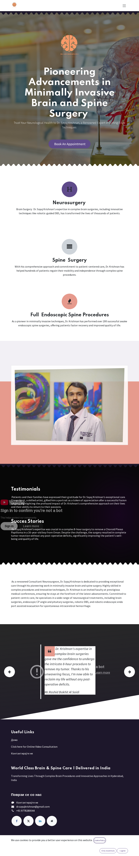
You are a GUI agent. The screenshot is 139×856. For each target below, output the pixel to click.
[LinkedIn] (40, 821)
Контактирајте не (22, 753)
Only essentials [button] (108, 850)
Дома (14, 740)
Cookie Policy (99, 840)
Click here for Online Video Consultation (34, 746)
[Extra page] (52, 821)
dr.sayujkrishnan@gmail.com (33, 806)
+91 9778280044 (25, 810)
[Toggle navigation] (124, 5)
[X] (28, 821)
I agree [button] (122, 850)
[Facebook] (17, 821)
